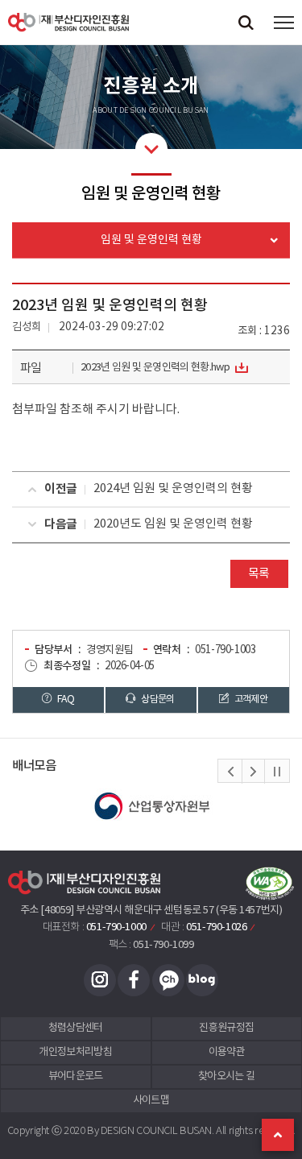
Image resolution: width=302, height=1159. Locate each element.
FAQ (65, 699)
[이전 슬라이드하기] (230, 772)
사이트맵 (151, 1101)
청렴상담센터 (75, 1028)
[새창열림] (151, 806)
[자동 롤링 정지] (277, 772)
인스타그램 (100, 980)
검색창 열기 (246, 22)
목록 (259, 574)
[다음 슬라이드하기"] (253, 772)
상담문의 (157, 699)
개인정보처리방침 (75, 1052)
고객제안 (249, 699)
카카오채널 (168, 980)
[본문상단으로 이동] (278, 1135)
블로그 (202, 980)
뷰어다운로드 (75, 1076)
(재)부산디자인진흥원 (68, 22)
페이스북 (134, 980)
